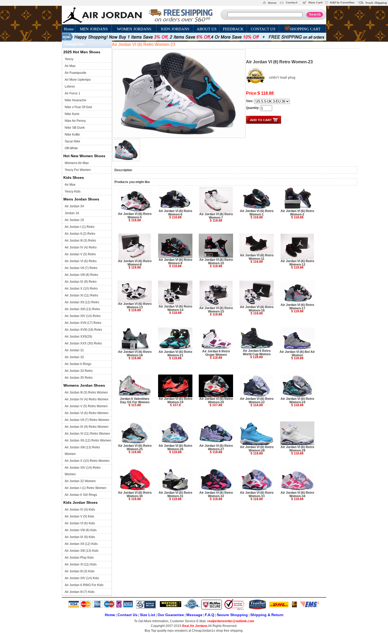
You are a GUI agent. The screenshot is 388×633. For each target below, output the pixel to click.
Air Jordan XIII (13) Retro (82, 309)
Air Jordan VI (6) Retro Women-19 (175, 400)
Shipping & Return (266, 615)
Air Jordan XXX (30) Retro (83, 343)
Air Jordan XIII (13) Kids (81, 551)
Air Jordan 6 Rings (78, 364)
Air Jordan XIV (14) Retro (83, 316)
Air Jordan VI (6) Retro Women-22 (256, 400)
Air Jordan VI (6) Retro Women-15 (216, 309)
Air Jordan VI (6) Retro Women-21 (175, 353)
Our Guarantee (171, 615)
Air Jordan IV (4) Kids (80, 509)
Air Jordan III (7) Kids (79, 592)
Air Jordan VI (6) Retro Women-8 (135, 262)
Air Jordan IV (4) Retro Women (86, 399)
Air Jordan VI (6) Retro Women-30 (135, 494)
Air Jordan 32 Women (80, 481)
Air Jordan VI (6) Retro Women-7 (216, 215)
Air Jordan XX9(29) (78, 336)
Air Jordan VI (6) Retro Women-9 (175, 261)
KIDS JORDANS (175, 29)
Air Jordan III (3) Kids (79, 571)
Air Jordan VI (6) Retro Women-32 (216, 494)
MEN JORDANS (94, 29)
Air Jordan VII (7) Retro (81, 268)
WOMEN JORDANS (134, 29)
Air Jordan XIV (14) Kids (82, 578)
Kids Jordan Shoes (80, 502)
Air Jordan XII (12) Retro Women (88, 440)
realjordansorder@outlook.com (230, 621)
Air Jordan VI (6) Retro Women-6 (175, 212)
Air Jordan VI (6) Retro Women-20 (216, 400)
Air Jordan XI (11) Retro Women (87, 433)
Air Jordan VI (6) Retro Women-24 (297, 400)
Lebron (70, 86)
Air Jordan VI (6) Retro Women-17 (297, 306)
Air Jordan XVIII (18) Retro (83, 330)
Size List (147, 615)
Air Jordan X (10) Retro (81, 288)
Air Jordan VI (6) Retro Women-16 (256, 308)
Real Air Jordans (194, 626)
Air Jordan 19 (74, 220)
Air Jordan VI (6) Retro (81, 261)
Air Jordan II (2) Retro (80, 234)
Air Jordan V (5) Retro (80, 254)
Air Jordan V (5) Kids (79, 516)
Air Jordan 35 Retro (79, 378)
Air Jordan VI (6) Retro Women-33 (256, 494)
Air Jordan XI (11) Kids (81, 564)
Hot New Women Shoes (84, 156)
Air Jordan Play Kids (79, 557)
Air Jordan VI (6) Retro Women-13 (135, 305)
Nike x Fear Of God (78, 107)
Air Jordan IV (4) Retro (81, 247)
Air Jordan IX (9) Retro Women (86, 427)
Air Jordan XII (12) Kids (81, 544)
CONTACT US (263, 29)
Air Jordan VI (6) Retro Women (86, 413)
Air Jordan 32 (74, 357)
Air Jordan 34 (74, 206)
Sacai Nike (72, 141)
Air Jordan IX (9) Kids (80, 537)
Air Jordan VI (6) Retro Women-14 (175, 308)
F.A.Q (209, 615)
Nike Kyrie (72, 114)
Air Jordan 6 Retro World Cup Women (257, 352)
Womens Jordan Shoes (84, 385)
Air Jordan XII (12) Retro (82, 302)
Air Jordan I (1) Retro (79, 227)
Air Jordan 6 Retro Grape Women (216, 353)
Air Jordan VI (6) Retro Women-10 (216, 261)
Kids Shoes (73, 177)
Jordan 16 (72, 213)
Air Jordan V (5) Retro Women (86, 406)
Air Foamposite (75, 73)
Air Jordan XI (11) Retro (81, 295)
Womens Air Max (77, 163)
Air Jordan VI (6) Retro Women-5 (135, 215)
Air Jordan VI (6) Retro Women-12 (297, 262)
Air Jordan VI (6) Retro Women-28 (256, 448)
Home (69, 29)
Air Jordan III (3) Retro (80, 240)
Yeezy (69, 59)
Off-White (71, 148)
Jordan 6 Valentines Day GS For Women (134, 400)
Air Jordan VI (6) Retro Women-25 (135, 447)
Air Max (70, 66)
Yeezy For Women (78, 170)
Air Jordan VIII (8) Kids (81, 530)
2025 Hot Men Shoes (81, 52)
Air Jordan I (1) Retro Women (85, 488)
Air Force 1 (72, 93)
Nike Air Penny (75, 121)
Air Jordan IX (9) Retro (81, 282)
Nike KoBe (72, 134)
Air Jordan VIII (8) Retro (81, 275)
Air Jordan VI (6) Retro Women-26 (175, 447)
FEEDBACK (233, 29)
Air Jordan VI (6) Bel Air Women (297, 353)
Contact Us (127, 615)
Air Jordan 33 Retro (79, 371)
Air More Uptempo (78, 79)
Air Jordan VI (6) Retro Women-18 (135, 353)
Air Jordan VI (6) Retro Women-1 (256, 212)
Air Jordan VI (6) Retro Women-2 (297, 212)
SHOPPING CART (305, 29)
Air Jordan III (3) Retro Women (86, 392)
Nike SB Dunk (75, 128)
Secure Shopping (232, 615)
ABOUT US (206, 29)
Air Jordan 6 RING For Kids (84, 585)
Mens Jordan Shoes (81, 199)
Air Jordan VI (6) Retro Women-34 (297, 494)
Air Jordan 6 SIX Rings (81, 495)
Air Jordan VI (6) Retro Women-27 (216, 447)
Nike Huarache (75, 100)
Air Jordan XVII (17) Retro (83, 323)
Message (194, 615)
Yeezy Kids (73, 191)
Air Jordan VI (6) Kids (80, 523)
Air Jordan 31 (74, 350)
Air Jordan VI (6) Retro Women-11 (256, 257)
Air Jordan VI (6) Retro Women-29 (297, 448)
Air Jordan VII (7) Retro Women (87, 420)
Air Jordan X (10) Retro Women (87, 461)
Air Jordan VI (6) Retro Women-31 (175, 494)
